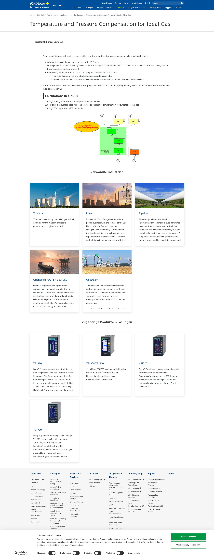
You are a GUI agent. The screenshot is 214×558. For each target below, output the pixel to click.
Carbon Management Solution (58, 527)
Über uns (118, 3)
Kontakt (179, 7)
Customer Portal (134, 491)
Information (74, 483)
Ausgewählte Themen (137, 7)
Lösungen (89, 7)
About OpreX (114, 498)
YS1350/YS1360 (95, 363)
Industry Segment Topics (115, 494)
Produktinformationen (97, 479)
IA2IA (111, 505)
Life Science (74, 505)
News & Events (107, 3)
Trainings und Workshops (133, 484)
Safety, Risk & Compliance (55, 488)
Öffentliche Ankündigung (75, 509)
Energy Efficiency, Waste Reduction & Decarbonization (57, 505)
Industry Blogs (155, 7)
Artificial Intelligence (116, 517)
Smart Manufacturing (117, 508)
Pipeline (143, 213)
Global (147, 3)
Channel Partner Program (134, 510)
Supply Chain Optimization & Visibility (55, 513)
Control (72, 486)
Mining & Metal (36, 493)
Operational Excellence (54, 499)
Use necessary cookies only (188, 545)
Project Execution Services (76, 497)
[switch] (76, 553)
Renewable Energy (38, 489)
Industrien (76, 7)
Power (90, 213)
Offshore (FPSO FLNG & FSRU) (50, 279)
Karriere (126, 3)
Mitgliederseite (137, 3)
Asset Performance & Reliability (58, 493)
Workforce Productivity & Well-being (57, 481)
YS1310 (37, 363)
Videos (92, 486)
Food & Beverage (37, 496)
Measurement (75, 489)
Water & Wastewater (38, 506)
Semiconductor (36, 522)
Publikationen (52, 15)
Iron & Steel (35, 503)
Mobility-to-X (35, 515)
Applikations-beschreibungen (71, 15)
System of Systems (116, 501)
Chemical (34, 483)
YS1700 (37, 429)
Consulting (74, 493)
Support (168, 7)
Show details (134, 553)
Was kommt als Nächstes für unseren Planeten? (116, 485)
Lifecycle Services (76, 502)
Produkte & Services (105, 7)
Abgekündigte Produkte (75, 515)
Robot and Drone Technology (115, 523)
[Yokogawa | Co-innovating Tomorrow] (40, 5)
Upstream (92, 279)
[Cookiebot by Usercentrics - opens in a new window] (21, 553)
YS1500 (143, 363)
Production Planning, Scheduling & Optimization (58, 521)
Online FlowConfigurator (135, 505)
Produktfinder (133, 488)
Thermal (38, 213)
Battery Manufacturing (36, 511)
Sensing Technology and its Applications (116, 529)
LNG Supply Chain (37, 479)
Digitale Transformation (115, 513)
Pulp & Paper (36, 499)
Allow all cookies (188, 537)
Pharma (34, 518)
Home (32, 15)
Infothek (120, 7)
